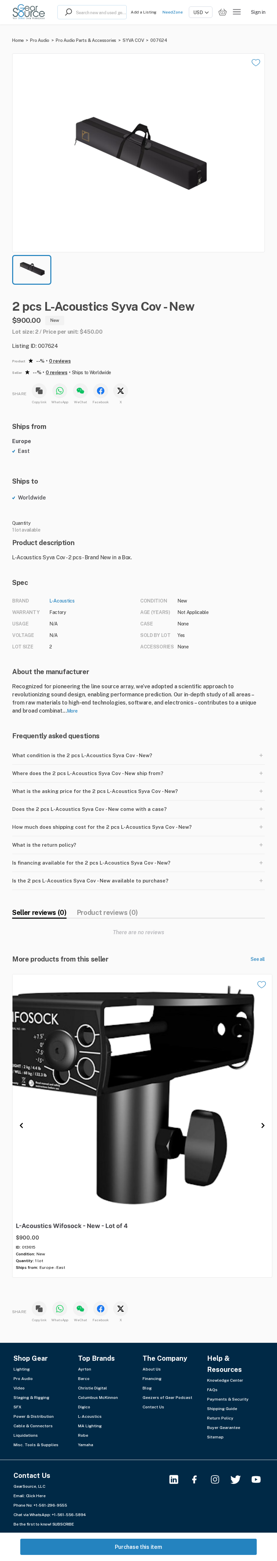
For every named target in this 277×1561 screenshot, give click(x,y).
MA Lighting (90, 1426)
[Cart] (223, 12)
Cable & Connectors (33, 1426)
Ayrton (84, 1369)
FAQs (212, 1389)
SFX (17, 1407)
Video (19, 1388)
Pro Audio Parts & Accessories (86, 40)
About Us (152, 1369)
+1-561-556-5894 (69, 1514)
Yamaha (85, 1444)
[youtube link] (260, 1479)
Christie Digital (92, 1388)
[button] (138, 153)
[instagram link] (219, 1479)
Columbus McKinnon (98, 1397)
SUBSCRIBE (63, 1524)
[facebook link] (198, 1479)
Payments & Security (228, 1399)
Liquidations (26, 1435)
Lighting (22, 1369)
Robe (83, 1435)
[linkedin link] (178, 1479)
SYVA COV (133, 40)
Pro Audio (39, 40)
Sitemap (215, 1437)
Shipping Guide (222, 1408)
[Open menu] (237, 12)
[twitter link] (239, 1479)
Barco (84, 1378)
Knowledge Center (225, 1380)
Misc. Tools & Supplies (36, 1444)
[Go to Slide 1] (31, 270)
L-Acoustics (62, 601)
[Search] (67, 12)
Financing (152, 1378)
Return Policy (220, 1418)
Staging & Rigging (31, 1397)
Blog (147, 1388)
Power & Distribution (34, 1416)
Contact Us (153, 1407)
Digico (84, 1407)
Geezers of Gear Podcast (167, 1397)
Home (18, 40)
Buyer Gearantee (223, 1427)
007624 (158, 40)
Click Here (36, 1495)
